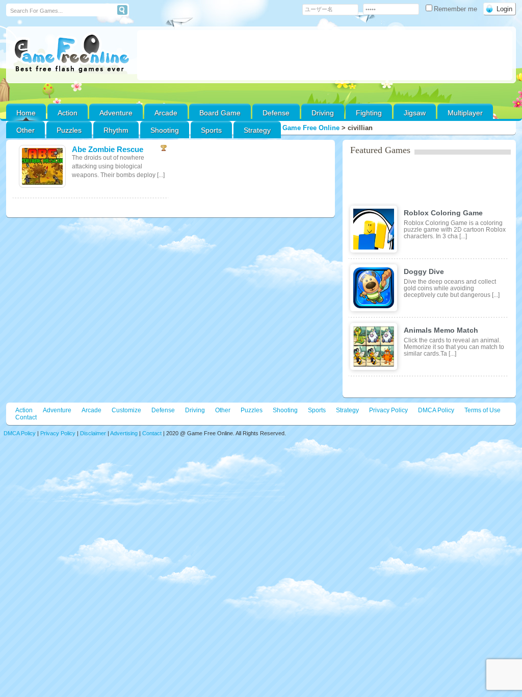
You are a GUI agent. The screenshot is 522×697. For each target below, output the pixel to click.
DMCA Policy (436, 410)
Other (222, 410)
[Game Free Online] (71, 54)
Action (67, 113)
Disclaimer (93, 433)
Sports (211, 130)
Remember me (456, 9)
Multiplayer (465, 113)
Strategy (257, 130)
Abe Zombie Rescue (107, 149)
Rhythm (115, 130)
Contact (26, 417)
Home (26, 113)
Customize (126, 410)
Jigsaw (415, 113)
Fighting (369, 113)
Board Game (220, 113)
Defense (276, 113)
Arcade (165, 113)
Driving (322, 113)
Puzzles (69, 130)
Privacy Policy (388, 410)
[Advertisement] (324, 55)
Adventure (116, 113)
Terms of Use (482, 410)
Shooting (164, 130)
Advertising (124, 433)
